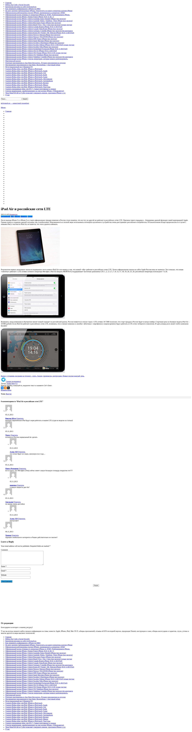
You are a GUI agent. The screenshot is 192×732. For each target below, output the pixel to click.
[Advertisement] (96, 602)
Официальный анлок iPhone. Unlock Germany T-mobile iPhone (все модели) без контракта (39, 31)
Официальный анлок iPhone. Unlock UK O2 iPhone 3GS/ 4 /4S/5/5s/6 (31, 51)
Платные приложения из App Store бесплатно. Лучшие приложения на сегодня (35, 63)
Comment (4, 550)
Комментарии (6, 390)
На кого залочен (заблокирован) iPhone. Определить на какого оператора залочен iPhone (38, 11)
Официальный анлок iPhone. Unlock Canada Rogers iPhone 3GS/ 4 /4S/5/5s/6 (33, 27)
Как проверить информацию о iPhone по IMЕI (22, 9)
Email (3, 571)
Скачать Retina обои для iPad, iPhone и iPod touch (23, 69)
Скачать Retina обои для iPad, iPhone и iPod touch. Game (26, 77)
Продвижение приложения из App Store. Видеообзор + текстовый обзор (32, 65)
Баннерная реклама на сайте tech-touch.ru (20, 7)
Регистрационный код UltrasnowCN (19, 67)
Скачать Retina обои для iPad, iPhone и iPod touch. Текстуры (27, 87)
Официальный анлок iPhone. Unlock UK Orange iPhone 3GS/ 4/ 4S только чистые (35, 53)
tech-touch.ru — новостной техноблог (15, 103)
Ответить (19, 418)
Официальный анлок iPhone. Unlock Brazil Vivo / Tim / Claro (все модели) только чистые (38, 25)
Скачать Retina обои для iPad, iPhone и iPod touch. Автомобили (29, 81)
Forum (96, 585)
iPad (12, 216)
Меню (3, 107)
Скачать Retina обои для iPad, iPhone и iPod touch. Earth (26, 75)
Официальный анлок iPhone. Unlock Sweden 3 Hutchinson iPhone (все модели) (34, 43)
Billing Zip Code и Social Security (17, 5)
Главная (8, 3)
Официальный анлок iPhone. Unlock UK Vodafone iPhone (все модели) (31, 55)
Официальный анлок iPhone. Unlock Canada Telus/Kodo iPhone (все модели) (34, 29)
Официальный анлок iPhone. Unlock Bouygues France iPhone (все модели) (33, 23)
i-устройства (5, 216)
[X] (8, 388)
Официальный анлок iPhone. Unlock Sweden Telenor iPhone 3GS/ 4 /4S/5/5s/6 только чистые (39, 45)
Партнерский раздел (13, 61)
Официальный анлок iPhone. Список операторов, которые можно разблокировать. (36, 59)
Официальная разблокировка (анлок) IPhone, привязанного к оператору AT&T (35, 13)
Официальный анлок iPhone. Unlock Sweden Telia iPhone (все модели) (31, 47)
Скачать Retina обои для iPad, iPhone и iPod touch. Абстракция (28, 79)
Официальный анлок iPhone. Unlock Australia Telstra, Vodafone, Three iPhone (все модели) (39, 21)
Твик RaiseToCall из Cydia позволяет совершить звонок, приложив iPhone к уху (35, 93)
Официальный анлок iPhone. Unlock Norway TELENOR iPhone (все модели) (34, 37)
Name (3, 566)
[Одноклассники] (5, 388)
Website (3, 575)
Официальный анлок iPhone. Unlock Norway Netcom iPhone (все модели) (32, 35)
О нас (7, 95)
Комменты (13, 214)
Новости (24, 216)
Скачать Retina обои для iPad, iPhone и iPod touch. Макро (26, 85)
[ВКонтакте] (2, 388)
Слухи (30, 216)
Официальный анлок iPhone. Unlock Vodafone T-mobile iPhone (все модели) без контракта (39, 57)
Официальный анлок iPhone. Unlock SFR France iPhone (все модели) (31, 39)
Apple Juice (11, 383)
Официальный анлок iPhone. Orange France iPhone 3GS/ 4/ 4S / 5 (29, 17)
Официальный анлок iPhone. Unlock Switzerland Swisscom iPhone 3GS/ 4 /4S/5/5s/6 (36, 49)
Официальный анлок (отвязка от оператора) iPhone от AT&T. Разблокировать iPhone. (37, 15)
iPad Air (17, 216)
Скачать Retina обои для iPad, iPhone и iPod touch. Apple (26, 71)
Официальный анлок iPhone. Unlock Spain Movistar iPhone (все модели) (32, 41)
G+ (16, 383)
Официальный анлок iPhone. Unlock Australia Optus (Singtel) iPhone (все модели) (35, 19)
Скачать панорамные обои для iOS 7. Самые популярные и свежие (30, 89)
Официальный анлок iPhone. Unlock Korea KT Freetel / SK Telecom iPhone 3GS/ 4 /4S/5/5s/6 (39, 33)
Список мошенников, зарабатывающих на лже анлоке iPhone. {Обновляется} (34, 91)
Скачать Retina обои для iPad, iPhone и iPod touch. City (25, 73)
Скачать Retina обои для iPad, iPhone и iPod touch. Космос (27, 83)
